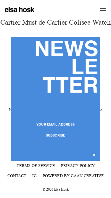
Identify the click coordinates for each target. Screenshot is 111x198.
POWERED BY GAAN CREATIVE (73, 176)
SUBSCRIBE (55, 135)
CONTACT (16, 176)
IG (34, 176)
